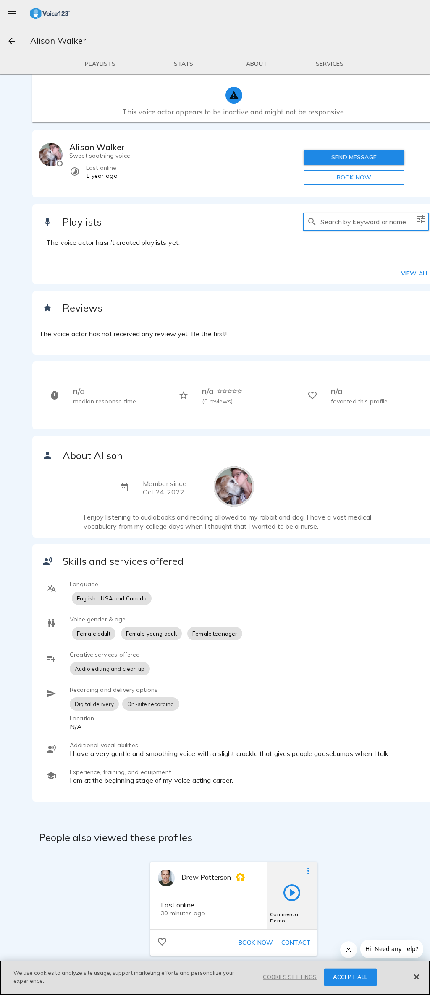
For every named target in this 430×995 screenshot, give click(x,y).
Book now (256, 942)
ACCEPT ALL (350, 977)
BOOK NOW (354, 177)
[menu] (11, 13)
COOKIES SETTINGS (290, 977)
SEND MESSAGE (354, 157)
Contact (295, 942)
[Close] (416, 977)
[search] (312, 221)
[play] (292, 892)
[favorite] (162, 941)
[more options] (308, 870)
